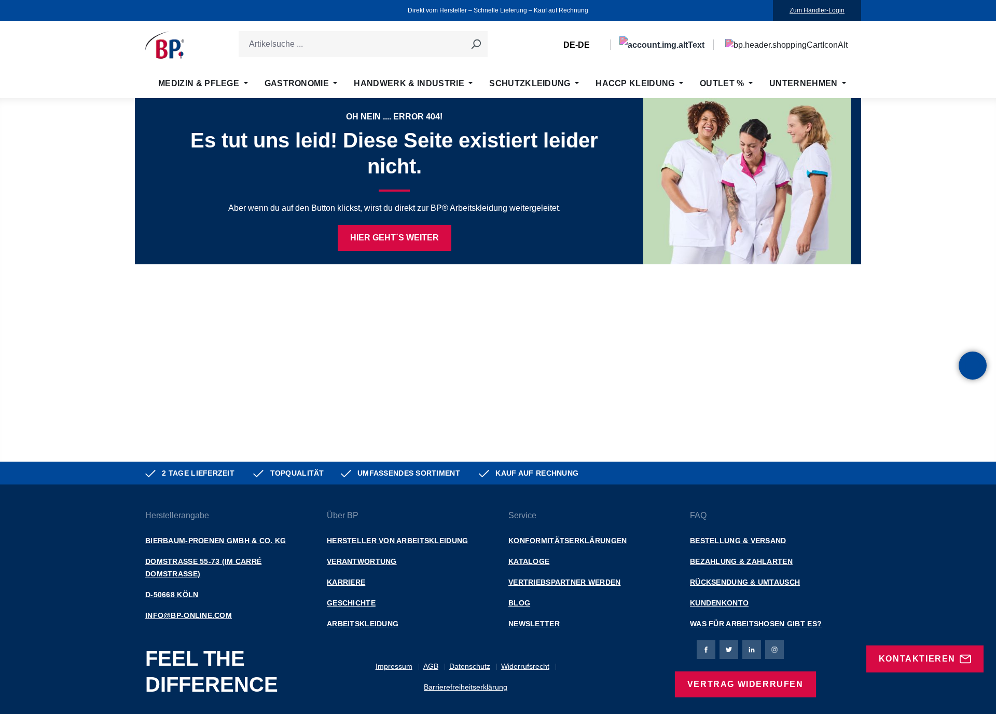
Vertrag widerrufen (745, 684)
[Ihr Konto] (662, 45)
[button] (973, 366)
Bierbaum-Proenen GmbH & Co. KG (215, 540)
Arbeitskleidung (362, 623)
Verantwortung (362, 561)
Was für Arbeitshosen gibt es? (756, 623)
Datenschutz (469, 666)
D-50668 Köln (171, 594)
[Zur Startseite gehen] (164, 45)
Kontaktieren (917, 658)
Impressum (394, 666)
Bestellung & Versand (738, 540)
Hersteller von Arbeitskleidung (397, 540)
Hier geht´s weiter (394, 237)
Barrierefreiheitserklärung (465, 687)
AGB (430, 666)
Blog (519, 603)
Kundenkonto (719, 603)
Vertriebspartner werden (564, 582)
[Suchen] (476, 44)
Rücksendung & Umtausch (745, 582)
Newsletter (534, 623)
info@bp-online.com (188, 615)
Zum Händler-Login (817, 10)
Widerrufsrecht (525, 666)
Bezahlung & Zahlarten (741, 561)
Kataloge (528, 561)
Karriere (346, 582)
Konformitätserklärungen (567, 540)
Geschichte (351, 603)
